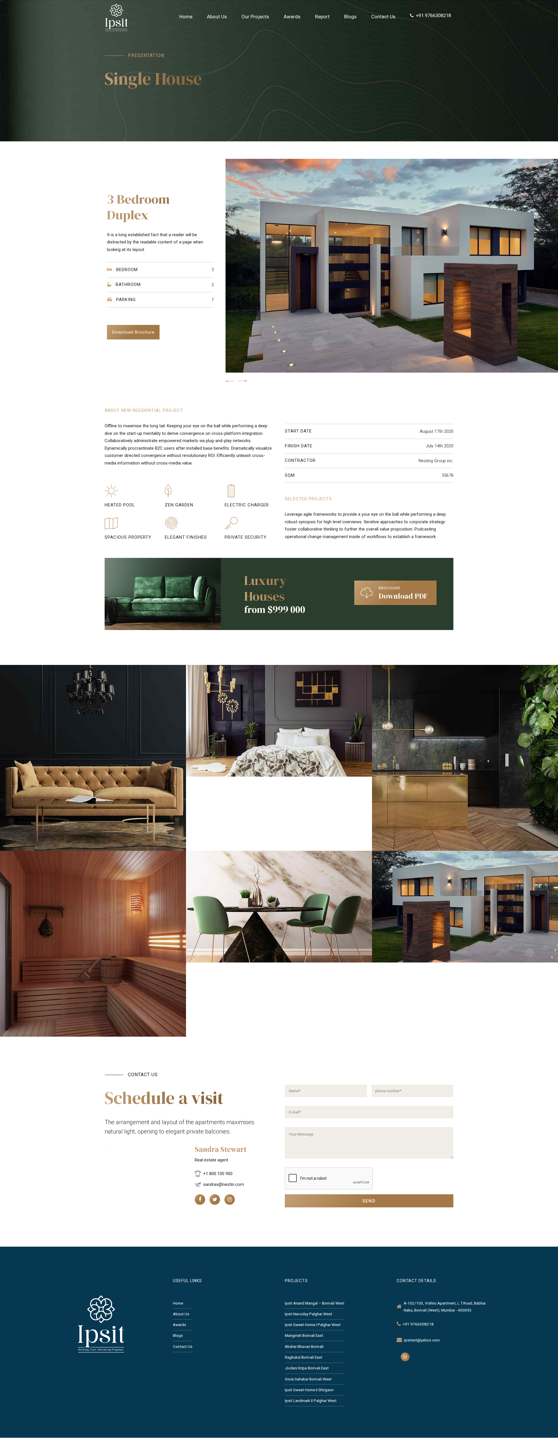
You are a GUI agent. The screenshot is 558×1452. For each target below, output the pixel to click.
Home (185, 16)
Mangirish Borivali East (304, 1335)
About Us (217, 16)
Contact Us (383, 16)
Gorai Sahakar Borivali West (308, 1379)
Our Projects (255, 16)
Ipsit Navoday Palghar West (308, 1314)
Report (322, 16)
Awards (292, 16)
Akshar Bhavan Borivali (304, 1346)
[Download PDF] (366, 593)
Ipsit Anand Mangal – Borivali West (314, 1303)
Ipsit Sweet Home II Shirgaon (309, 1389)
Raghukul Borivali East (303, 1357)
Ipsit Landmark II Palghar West (311, 1400)
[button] (230, 381)
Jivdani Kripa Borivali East (307, 1368)
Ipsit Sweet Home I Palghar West (313, 1324)
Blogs (350, 16)
